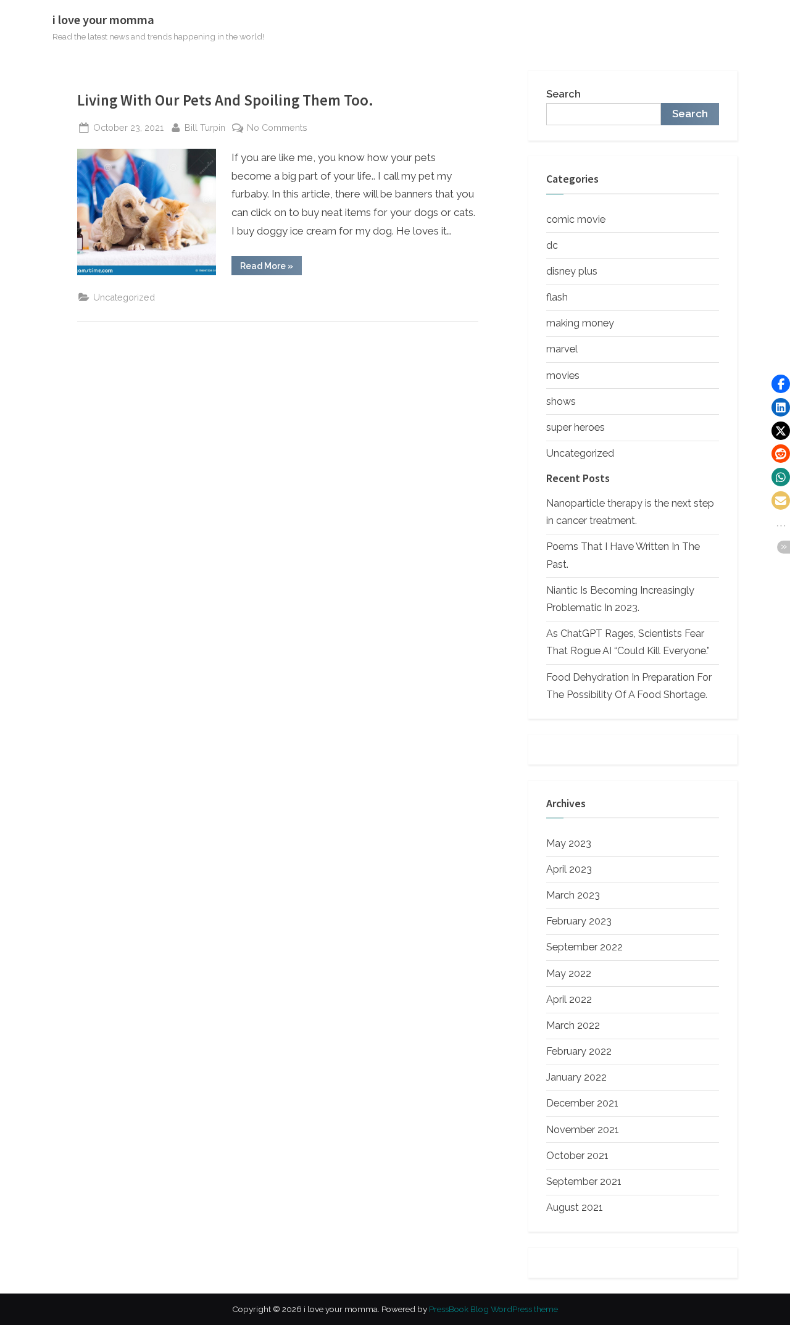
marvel (562, 349)
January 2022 (576, 1077)
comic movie (575, 219)
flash (557, 297)
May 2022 (568, 973)
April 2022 (569, 999)
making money (580, 323)
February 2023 (579, 921)
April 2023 (569, 869)
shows (561, 401)
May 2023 (568, 843)
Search (563, 94)
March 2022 (573, 1025)
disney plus (571, 271)
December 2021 (582, 1103)
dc (552, 245)
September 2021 (584, 1181)
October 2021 (577, 1155)
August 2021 (574, 1207)
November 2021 (582, 1130)
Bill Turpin (205, 127)
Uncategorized (124, 297)
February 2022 (579, 1051)
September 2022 (584, 947)
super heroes (575, 427)
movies (563, 375)
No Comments (277, 128)
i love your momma (103, 20)
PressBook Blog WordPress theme (493, 1309)
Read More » (271, 267)
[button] (780, 384)
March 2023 (573, 895)
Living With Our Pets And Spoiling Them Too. (225, 100)
